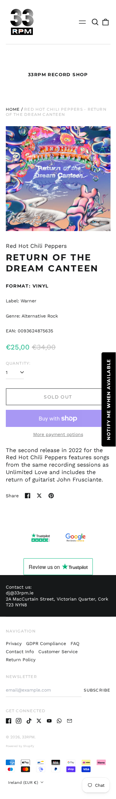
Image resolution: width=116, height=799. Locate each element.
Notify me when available (108, 399)
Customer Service (58, 651)
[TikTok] (29, 721)
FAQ (75, 643)
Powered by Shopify (20, 746)
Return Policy (20, 659)
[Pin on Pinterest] (51, 496)
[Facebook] (9, 721)
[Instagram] (19, 721)
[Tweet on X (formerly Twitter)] (39, 496)
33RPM (28, 737)
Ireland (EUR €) (23, 782)
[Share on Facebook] (28, 496)
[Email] (69, 721)
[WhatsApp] (59, 721)
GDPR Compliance (46, 643)
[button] (95, 22)
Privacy (14, 643)
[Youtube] (49, 721)
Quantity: (18, 363)
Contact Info (20, 651)
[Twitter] (39, 721)
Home (13, 109)
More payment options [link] (58, 434)
